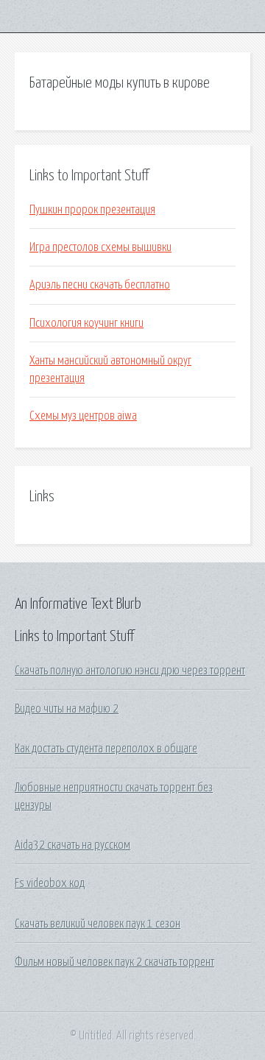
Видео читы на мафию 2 (67, 709)
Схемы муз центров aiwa (83, 416)
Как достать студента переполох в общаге (106, 749)
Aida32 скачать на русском (72, 845)
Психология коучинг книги (86, 323)
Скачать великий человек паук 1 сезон (97, 924)
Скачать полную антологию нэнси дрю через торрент (130, 670)
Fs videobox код (50, 883)
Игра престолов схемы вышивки (100, 247)
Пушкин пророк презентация (92, 210)
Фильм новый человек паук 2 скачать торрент (114, 962)
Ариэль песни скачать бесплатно (99, 285)
